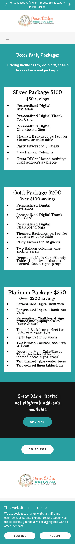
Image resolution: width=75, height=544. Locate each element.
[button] (7, 38)
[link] (37, 21)
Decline (19, 535)
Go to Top (37, 449)
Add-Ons (37, 421)
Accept (55, 535)
